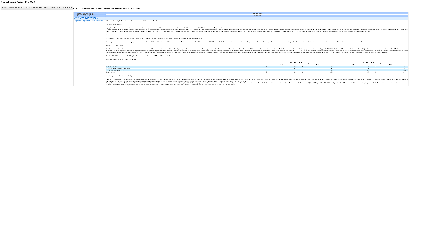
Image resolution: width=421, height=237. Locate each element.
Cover (4, 7)
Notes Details (67, 7)
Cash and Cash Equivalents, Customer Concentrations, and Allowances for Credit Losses (88, 21)
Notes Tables (55, 7)
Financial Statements (16, 7)
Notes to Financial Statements (37, 7)
